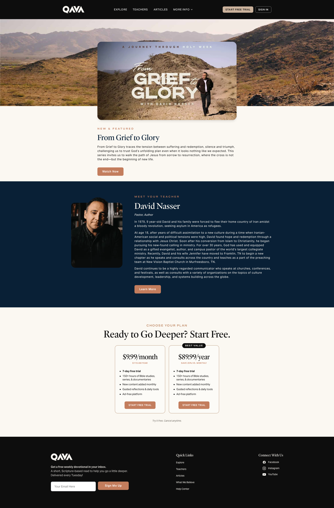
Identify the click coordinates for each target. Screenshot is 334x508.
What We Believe (185, 482)
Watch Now (110, 171)
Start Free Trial (237, 9)
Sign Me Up (113, 485)
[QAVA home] (73, 9)
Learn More (147, 289)
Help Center (182, 488)
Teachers (181, 469)
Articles (180, 475)
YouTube (273, 474)
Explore (180, 462)
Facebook (273, 462)
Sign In (263, 9)
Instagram (273, 468)
